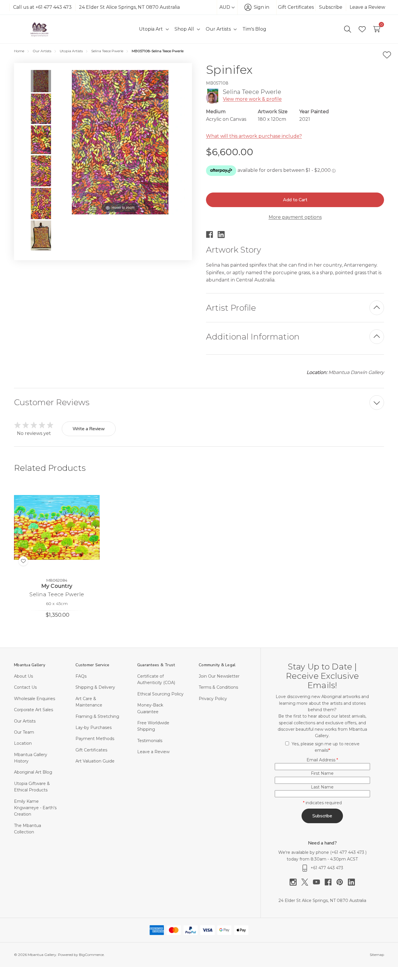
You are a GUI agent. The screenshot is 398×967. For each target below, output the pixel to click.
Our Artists (25, 721)
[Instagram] (295, 882)
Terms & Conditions (218, 687)
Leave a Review (367, 7)
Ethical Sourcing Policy (160, 694)
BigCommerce (91, 954)
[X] (307, 882)
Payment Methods (94, 738)
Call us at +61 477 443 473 (42, 7)
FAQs (81, 676)
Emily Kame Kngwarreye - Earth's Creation (35, 808)
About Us (23, 676)
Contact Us (25, 687)
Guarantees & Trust (156, 665)
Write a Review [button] (89, 429)
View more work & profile (252, 99)
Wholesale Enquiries (34, 698)
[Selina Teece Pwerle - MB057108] (41, 81)
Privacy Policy (213, 698)
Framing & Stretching (97, 716)
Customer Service (92, 665)
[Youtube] (319, 882)
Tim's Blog (254, 29)
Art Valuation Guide (95, 761)
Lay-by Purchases (93, 727)
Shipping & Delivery (95, 687)
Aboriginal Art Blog (33, 772)
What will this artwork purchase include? (254, 136)
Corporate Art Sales (33, 709)
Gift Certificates (296, 7)
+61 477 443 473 (348, 852)
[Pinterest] (342, 882)
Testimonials (149, 740)
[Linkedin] (223, 234)
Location (23, 743)
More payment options (295, 217)
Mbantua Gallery (29, 665)
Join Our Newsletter (219, 676)
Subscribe (330, 7)
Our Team (24, 732)
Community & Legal (217, 665)
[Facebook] (212, 234)
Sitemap (377, 954)
